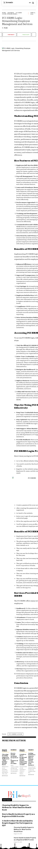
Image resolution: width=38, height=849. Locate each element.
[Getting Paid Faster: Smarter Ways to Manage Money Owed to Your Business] (32, 746)
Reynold (5, 775)
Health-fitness (4, 750)
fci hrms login (15, 734)
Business (11, 12)
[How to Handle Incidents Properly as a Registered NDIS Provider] (14, 746)
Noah (5, 27)
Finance (31, 750)
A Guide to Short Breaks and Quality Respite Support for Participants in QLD (23, 759)
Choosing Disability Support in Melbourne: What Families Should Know (5, 759)
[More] (34, 35)
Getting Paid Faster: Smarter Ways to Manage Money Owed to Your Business (32, 759)
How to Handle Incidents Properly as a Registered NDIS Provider (14, 758)
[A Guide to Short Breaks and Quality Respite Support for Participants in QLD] (23, 746)
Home (4, 12)
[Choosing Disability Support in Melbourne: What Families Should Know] (6, 746)
